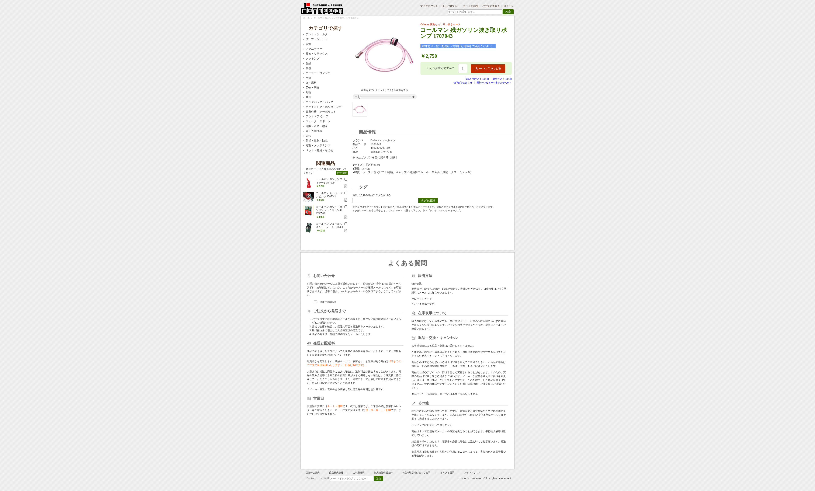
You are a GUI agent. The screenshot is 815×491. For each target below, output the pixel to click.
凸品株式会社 (336, 472)
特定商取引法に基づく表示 (416, 472)
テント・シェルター (318, 34)
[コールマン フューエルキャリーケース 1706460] (308, 227)
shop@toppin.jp (328, 301)
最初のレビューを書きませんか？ (494, 82)
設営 (308, 44)
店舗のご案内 (313, 472)
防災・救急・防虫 (317, 140)
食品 (308, 63)
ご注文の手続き (491, 5)
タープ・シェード (317, 39)
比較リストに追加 (502, 78)
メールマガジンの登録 (317, 478)
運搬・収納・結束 (317, 126)
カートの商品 (470, 5)
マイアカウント (429, 5)
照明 (308, 92)
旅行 (308, 135)
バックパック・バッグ (319, 102)
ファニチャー (314, 48)
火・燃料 (311, 82)
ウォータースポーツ (318, 121)
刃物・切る (312, 87)
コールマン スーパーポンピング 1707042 (329, 195)
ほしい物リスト (450, 5)
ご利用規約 (358, 472)
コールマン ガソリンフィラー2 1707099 (329, 181)
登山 (308, 97)
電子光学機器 (314, 131)
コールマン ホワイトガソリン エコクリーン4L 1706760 (329, 210)
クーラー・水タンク (318, 72)
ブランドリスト (472, 472)
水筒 (308, 77)
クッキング (312, 58)
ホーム (306, 18)
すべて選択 (342, 173)
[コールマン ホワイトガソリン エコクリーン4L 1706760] (308, 210)
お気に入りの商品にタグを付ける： (373, 195)
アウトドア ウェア (317, 116)
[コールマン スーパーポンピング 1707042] (308, 197)
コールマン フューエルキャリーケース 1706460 (329, 225)
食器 (308, 68)
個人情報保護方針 (383, 472)
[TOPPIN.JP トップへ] (322, 9)
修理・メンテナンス (318, 145)
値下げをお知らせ (463, 82)
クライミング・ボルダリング (323, 106)
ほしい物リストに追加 (477, 78)
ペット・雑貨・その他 (319, 150)
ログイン (508, 5)
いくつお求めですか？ (440, 68)
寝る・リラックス (317, 53)
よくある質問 (447, 472)
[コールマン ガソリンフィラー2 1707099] (308, 183)
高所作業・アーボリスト (321, 111)
